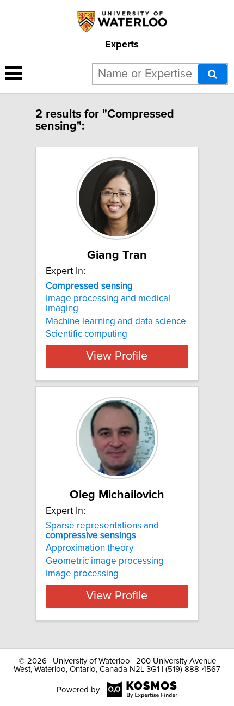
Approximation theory (89, 548)
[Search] (212, 74)
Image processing (82, 574)
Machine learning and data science (116, 321)
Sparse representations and (102, 530)
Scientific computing (86, 334)
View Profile (116, 356)
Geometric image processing (105, 561)
